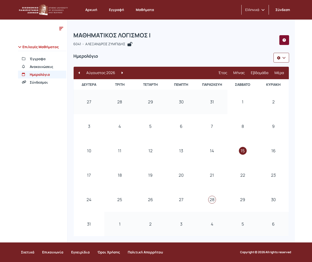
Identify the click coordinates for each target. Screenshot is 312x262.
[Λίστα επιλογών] (281, 58)
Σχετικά (27, 252)
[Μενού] (61, 28)
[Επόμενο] (122, 72)
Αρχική (91, 9)
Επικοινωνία (52, 252)
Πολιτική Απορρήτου (145, 252)
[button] (255, 10)
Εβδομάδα (259, 72)
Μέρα (279, 72)
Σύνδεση (282, 9)
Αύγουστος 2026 (100, 72)
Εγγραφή (116, 9)
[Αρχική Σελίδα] (43, 9)
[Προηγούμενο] (79, 72)
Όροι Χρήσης (109, 252)
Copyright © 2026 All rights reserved (265, 252)
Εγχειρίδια (80, 252)
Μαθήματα (145, 9)
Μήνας (239, 72)
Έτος (222, 72)
